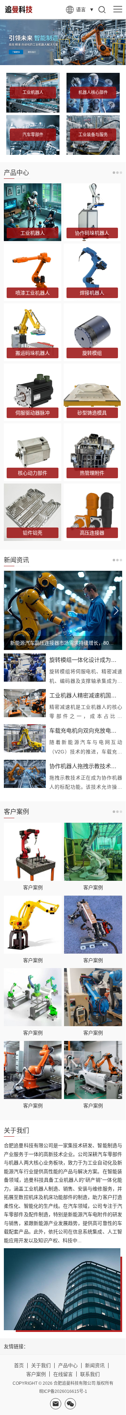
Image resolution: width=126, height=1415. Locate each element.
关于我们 (41, 1365)
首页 (19, 1365)
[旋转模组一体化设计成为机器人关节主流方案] (25, 667)
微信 (70, 1403)
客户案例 (33, 887)
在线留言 (63, 1374)
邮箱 (55, 1403)
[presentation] (9, 610)
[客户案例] (33, 852)
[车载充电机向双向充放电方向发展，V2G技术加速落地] (25, 738)
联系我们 (90, 1374)
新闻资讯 (95, 1365)
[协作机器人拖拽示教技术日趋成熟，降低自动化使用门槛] (25, 774)
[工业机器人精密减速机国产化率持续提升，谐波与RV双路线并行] (25, 703)
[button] (58, 60)
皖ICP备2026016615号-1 (63, 1391)
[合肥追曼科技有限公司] (26, 9)
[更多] (117, 172)
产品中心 (68, 1365)
